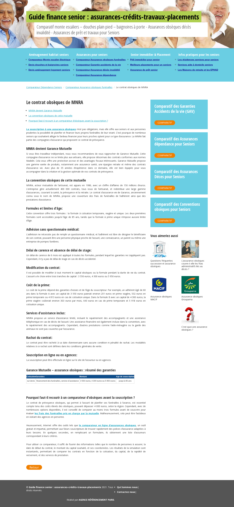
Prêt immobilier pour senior (145, 59)
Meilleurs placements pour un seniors (150, 64)
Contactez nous (126, 491)
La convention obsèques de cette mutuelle (50, 115)
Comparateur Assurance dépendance (96, 75)
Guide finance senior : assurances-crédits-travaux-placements (114, 17)
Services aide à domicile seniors (195, 64)
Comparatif (165, 122)
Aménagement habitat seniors (49, 54)
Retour (34, 467)
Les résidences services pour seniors (198, 59)
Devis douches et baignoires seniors (48, 64)
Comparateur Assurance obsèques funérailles (101, 59)
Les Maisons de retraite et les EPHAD (198, 70)
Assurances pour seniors (91, 54)
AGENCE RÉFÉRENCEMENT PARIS (96, 499)
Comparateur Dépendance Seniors (44, 87)
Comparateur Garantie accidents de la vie (98, 64)
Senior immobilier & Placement (150, 54)
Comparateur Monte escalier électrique (49, 59)
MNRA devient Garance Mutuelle (45, 110)
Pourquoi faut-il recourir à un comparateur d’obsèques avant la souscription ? (68, 120)
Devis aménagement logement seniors (49, 70)
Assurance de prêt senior (144, 70)
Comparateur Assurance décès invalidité (98, 70)
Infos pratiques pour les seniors (198, 54)
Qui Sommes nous (127, 487)
